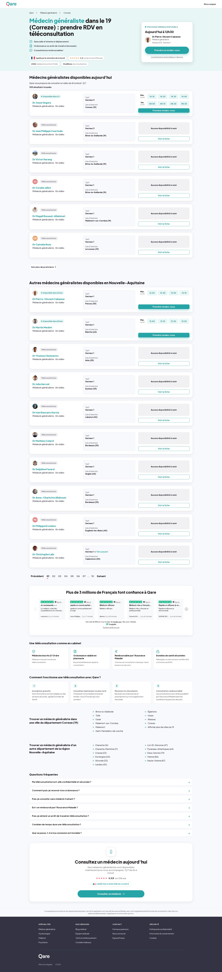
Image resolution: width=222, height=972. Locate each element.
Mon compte (210, 4)
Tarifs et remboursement (86, 938)
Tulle (98, 715)
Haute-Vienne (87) (156, 760)
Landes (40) (101, 764)
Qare (31, 13)
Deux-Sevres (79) (155, 753)
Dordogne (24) (102, 756)
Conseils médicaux (83, 942)
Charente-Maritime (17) (106, 749)
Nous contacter (119, 933)
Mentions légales (45, 964)
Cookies (153, 938)
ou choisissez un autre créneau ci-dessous (167, 57)
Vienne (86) (152, 756)
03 (59, 576)
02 (53, 576)
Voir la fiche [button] (164, 138)
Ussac (151, 715)
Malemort (100, 727)
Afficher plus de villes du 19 (161, 727)
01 (48, 576)
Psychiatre (43, 942)
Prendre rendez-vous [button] (164, 110)
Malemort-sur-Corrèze (107, 723)
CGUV (58, 964)
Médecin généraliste (48, 13)
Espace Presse (119, 938)
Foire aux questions (121, 929)
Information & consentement (162, 933)
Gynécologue (44, 933)
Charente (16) (101, 745)
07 (84, 576)
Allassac (152, 719)
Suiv (101, 576)
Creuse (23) (101, 753)
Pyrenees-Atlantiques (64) (160, 749)
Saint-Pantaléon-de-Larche (109, 731)
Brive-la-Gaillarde (104, 711)
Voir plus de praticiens (42, 267)
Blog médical (81, 929)
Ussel (98, 719)
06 (78, 576)
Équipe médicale (82, 933)
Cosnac (151, 723)
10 (92, 576)
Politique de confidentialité (161, 929)
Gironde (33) (101, 760)
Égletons (152, 711)
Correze (67, 13)
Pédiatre (42, 938)
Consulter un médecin (109, 893)
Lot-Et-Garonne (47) (157, 745)
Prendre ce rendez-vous (167, 50)
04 (66, 576)
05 (72, 576)
